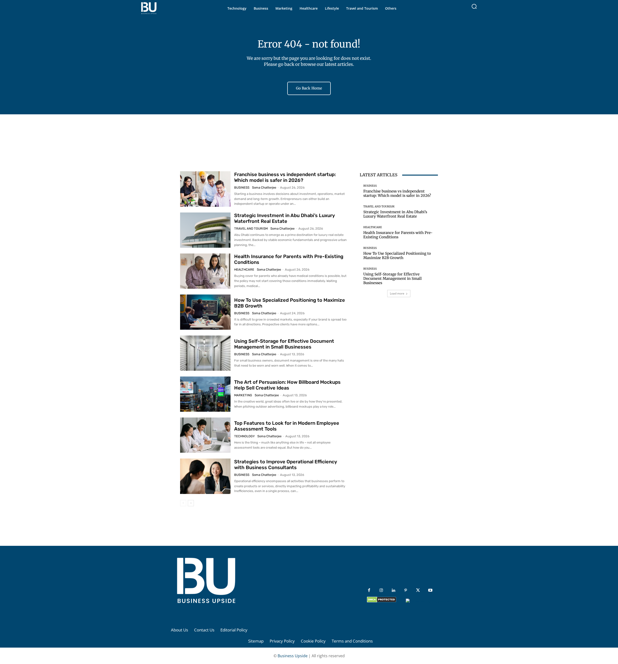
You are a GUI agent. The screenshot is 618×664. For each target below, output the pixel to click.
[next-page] (191, 503)
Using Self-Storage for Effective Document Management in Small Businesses (284, 344)
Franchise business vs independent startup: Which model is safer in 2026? (285, 177)
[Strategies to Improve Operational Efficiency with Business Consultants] (205, 476)
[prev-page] (183, 503)
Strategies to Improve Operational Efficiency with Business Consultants (285, 464)
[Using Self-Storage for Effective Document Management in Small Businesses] (205, 353)
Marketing (243, 395)
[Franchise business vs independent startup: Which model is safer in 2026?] (205, 188)
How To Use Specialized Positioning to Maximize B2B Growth (397, 255)
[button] (474, 6)
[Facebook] (369, 591)
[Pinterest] (406, 591)
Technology (244, 436)
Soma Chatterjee (264, 187)
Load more (397, 293)
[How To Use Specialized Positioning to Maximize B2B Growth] (205, 312)
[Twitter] (418, 591)
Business (241, 187)
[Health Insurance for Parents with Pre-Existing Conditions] (205, 271)
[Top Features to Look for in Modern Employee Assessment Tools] (205, 435)
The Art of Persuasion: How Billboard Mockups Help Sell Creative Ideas (287, 385)
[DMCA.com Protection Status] (381, 601)
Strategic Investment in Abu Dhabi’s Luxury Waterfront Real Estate (284, 218)
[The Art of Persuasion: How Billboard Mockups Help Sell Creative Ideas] (205, 394)
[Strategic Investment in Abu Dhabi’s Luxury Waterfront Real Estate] (205, 230)
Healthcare (244, 269)
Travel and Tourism (251, 228)
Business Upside (293, 655)
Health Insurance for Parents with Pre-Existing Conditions (398, 234)
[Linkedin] (394, 591)
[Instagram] (381, 591)
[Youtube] (430, 591)
